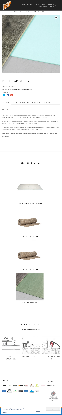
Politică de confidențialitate (51, 384)
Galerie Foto (51, 4)
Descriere (6, 102)
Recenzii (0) (36, 102)
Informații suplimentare (21, 102)
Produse (37, 4)
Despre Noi (29, 4)
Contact (52, 6)
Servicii (43, 4)
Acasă (13, 12)
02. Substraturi (19, 12)
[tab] (6, 102)
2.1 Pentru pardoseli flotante (32, 12)
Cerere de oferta (43, 6)
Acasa (23, 4)
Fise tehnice (47, 102)
